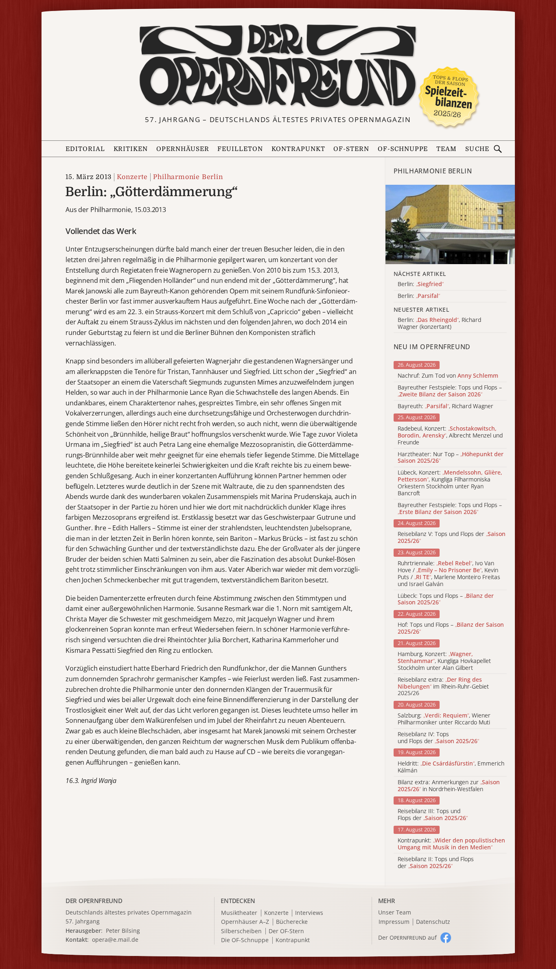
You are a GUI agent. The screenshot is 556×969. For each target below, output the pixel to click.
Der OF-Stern (286, 931)
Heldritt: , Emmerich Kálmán (451, 767)
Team (446, 149)
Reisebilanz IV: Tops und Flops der (438, 738)
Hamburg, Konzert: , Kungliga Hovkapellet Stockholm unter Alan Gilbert (444, 661)
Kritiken (131, 149)
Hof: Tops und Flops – (451, 628)
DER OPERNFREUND (94, 901)
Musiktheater (239, 913)
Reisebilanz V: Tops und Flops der (452, 538)
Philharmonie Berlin (188, 177)
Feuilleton (240, 149)
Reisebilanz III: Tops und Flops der (433, 815)
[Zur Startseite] (278, 65)
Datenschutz (433, 922)
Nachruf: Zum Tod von (448, 375)
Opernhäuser (182, 149)
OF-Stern (351, 149)
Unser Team (394, 912)
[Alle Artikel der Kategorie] (450, 224)
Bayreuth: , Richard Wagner (445, 406)
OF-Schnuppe (403, 149)
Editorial (85, 149)
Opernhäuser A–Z (245, 922)
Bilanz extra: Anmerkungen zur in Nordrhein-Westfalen (449, 786)
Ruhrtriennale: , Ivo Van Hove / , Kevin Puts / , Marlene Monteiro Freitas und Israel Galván (449, 573)
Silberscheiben (241, 931)
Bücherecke (292, 922)
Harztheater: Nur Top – (450, 458)
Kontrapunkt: (451, 844)
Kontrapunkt (298, 149)
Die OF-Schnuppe (245, 940)
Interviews (309, 913)
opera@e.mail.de (115, 939)
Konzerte (132, 177)
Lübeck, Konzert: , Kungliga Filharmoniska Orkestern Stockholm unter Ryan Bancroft (450, 483)
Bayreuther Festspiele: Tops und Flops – (450, 391)
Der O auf (407, 937)
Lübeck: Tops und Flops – (446, 599)
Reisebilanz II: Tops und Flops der (436, 863)
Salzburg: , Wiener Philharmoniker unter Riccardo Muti (444, 719)
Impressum (394, 922)
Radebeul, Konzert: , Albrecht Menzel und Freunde (450, 435)
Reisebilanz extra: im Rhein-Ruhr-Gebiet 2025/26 (443, 686)
